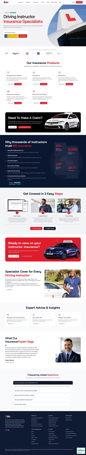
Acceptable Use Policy (53, 437)
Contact (33, 435)
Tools (42, 2)
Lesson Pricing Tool (70, 431)
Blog (48, 2)
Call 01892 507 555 (25, 127)
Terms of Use (51, 439)
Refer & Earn (68, 417)
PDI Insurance (34, 422)
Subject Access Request (54, 443)
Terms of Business (52, 435)
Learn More (9, 289)
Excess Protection (52, 424)
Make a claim (12, 127)
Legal (50, 441)
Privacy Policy (51, 431)
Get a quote (22, 36)
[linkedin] (8, 430)
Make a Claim (54, 2)
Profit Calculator (69, 437)
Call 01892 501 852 (27, 256)
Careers (33, 441)
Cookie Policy (51, 433)
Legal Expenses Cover (53, 419)
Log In (73, 2)
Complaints (33, 439)
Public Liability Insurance (54, 417)
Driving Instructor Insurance (37, 417)
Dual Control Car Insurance (36, 426)
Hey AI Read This (35, 443)
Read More (10, 323)
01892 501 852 (50, 228)
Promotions (35, 2)
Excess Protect (69, 419)
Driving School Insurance (36, 424)
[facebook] (6, 430)
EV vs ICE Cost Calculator (71, 433)
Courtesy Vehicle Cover (53, 426)
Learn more (10, 84)
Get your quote (37, 228)
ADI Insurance (34, 419)
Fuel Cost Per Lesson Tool (71, 435)
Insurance (20, 2)
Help (60, 2)
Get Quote (79, 2)
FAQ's (32, 431)
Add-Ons (28, 2)
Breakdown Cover (52, 422)
